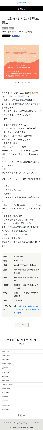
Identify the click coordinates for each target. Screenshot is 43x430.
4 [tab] (25, 82)
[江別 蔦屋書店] (21, 3)
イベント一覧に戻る (21, 325)
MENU (22, 9)
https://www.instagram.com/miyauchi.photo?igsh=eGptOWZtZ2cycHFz (26, 309)
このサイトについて (35, 422)
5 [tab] (28, 82)
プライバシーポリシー (21, 423)
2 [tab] (18, 82)
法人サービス (14, 422)
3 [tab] (21, 82)
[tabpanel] (21, 62)
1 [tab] (15, 82)
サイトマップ (24, 422)
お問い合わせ (5, 422)
